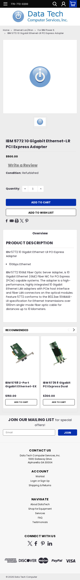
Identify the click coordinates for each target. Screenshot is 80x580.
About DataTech (40, 504)
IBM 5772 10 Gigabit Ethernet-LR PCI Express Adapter (35, 33)
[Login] (63, 4)
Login (33, 480)
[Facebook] (7, 221)
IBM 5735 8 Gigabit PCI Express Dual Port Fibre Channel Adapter (57, 385)
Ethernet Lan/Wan (23, 30)
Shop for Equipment (40, 508)
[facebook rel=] (35, 543)
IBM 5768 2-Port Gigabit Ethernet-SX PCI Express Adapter (21, 385)
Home (6, 30)
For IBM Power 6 (46, 30)
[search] (55, 4)
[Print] (17, 221)
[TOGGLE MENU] (5, 4)
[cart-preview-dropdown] (72, 3)
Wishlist (40, 476)
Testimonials (40, 522)
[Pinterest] (27, 221)
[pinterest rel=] (42, 543)
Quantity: (13, 189)
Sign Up (45, 480)
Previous (68, 329)
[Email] (12, 221)
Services (40, 513)
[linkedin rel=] (49, 543)
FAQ (40, 517)
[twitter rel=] (30, 543)
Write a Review (22, 165)
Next (73, 329)
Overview (40, 233)
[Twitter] (22, 221)
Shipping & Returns (40, 485)
